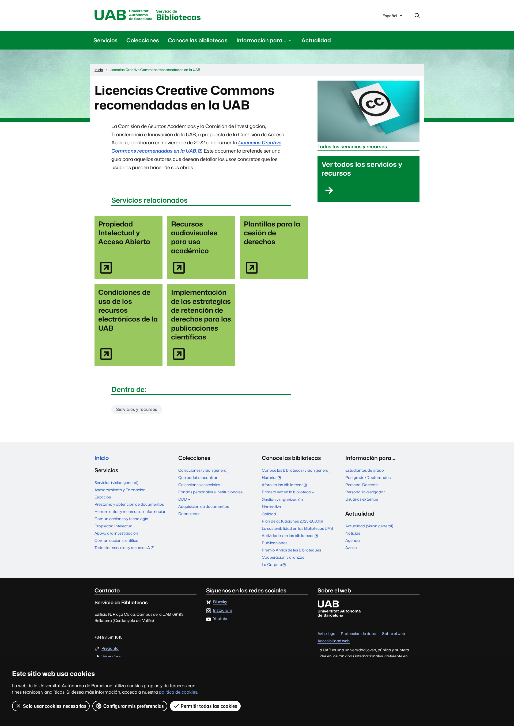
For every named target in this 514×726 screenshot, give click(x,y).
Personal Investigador (365, 492)
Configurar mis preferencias (133, 706)
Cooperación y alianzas (283, 557)
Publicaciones (274, 542)
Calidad (269, 514)
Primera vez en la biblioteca (286, 492)
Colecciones (142, 40)
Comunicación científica (116, 540)
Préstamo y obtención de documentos (129, 504)
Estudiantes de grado (364, 470)
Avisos (351, 547)
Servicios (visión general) (116, 482)
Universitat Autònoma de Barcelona (123, 15)
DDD (182, 499)
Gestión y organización (282, 499)
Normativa (271, 506)
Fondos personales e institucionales (210, 492)
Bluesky (220, 601)
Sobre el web (393, 633)
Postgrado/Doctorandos (368, 477)
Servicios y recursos (136, 409)
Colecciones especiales (199, 484)
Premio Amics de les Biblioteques (291, 550)
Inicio (102, 458)
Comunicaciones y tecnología (121, 518)
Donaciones (189, 513)
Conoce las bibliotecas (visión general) (296, 470)
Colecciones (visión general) (203, 470)
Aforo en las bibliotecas (285, 485)
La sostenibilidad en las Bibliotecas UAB (297, 528)
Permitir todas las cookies (209, 706)
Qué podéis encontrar (197, 477)
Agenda (352, 540)
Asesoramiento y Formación (120, 489)
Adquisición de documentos (203, 506)
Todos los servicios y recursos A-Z (124, 547)
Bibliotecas (178, 16)
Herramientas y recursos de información (131, 511)
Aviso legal (327, 633)
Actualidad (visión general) (369, 526)
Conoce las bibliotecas (198, 40)
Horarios (272, 478)
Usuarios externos (361, 499)
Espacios (103, 497)
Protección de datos (359, 633)
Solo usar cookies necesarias (54, 706)
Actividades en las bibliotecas (291, 536)
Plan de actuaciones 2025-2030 (293, 522)
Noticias (352, 533)
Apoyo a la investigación (116, 533)
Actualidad (316, 40)
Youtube (220, 618)
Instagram (222, 610)
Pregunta (110, 648)
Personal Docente (361, 484)
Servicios (105, 40)
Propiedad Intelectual (114, 526)
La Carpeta (275, 565)
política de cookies (178, 692)
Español (389, 17)
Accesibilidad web (334, 641)
